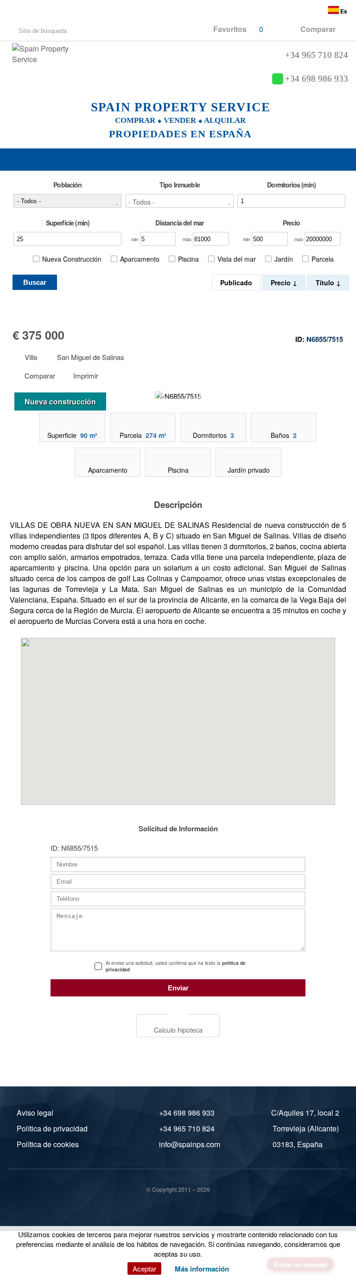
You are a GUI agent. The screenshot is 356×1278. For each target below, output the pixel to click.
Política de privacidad (52, 1128)
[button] (180, 201)
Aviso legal (35, 1112)
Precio (281, 282)
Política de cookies (48, 1144)
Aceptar (144, 1268)
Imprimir (85, 376)
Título (326, 282)
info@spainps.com (189, 1144)
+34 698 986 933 (316, 78)
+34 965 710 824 (316, 55)
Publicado (236, 282)
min (135, 239)
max (188, 239)
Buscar (34, 282)
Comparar (39, 376)
